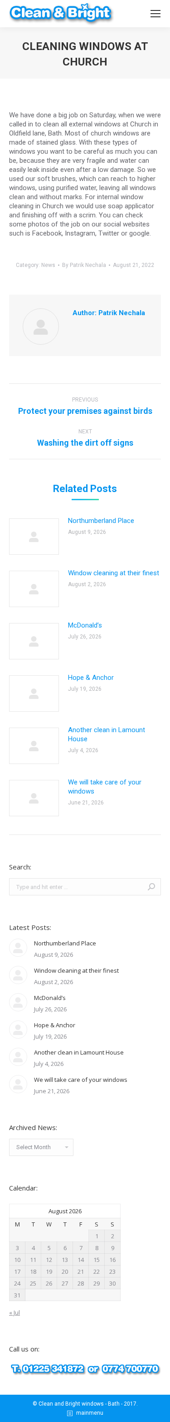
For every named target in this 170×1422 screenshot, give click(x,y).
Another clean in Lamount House (106, 734)
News (48, 265)
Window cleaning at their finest (113, 573)
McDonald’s (85, 625)
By (84, 265)
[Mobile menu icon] (155, 13)
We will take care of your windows (104, 786)
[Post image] (34, 536)
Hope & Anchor (91, 677)
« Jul (14, 1312)
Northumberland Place (101, 521)
